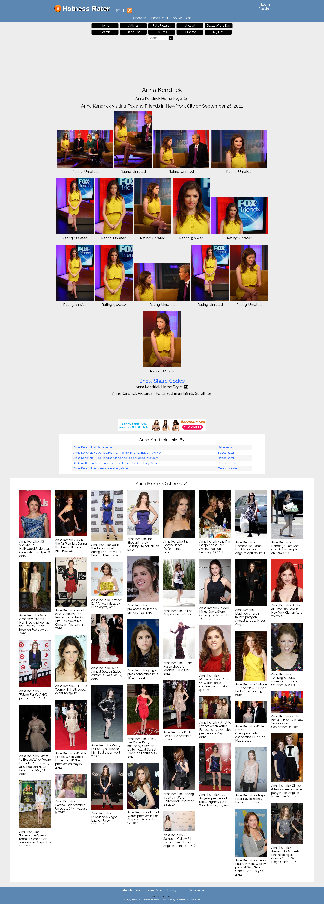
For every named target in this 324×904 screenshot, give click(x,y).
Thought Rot (175, 890)
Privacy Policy (168, 899)
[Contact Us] (118, 11)
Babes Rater (159, 18)
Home (105, 25)
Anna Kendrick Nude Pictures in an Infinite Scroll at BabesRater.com (118, 452)
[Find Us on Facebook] (123, 11)
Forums (161, 32)
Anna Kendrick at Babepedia (93, 447)
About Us (195, 899)
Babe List (133, 32)
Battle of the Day (219, 25)
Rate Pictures (161, 25)
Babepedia (139, 18)
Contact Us (182, 899)
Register (264, 8)
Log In (265, 4)
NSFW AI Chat (183, 18)
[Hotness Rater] (83, 11)
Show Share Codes (162, 381)
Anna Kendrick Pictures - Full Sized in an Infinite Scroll (159, 393)
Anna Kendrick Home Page (159, 98)
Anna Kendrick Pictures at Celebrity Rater (101, 468)
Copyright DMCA (132, 899)
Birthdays (189, 32)
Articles (133, 25)
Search (105, 32)
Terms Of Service (151, 899)
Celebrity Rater (228, 463)
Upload (190, 25)
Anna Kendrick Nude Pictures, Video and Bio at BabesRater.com (116, 458)
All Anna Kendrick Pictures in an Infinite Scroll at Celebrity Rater (115, 463)
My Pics (218, 32)
